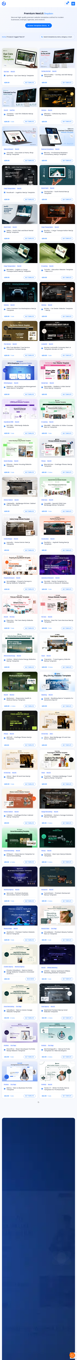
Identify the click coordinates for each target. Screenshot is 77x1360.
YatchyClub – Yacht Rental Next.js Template (56, 192)
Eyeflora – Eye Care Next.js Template (20, 76)
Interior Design (8, 539)
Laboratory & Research (48, 578)
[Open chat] (72, 1355)
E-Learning (44, 266)
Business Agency (8, 889)
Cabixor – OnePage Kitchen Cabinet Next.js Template (20, 816)
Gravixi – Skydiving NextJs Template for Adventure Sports (58, 699)
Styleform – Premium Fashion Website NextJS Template (20, 933)
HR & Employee (8, 383)
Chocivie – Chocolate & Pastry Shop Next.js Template (20, 153)
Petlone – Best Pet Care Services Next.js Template (58, 621)
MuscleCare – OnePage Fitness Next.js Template (58, 465)
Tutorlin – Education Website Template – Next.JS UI (58, 270)
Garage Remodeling (47, 811)
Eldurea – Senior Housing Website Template (19, 465)
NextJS (13, 71)
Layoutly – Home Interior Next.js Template (18, 543)
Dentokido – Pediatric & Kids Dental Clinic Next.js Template (57, 387)
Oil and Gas (45, 733)
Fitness (43, 461)
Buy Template (29, 82)
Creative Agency (8, 966)
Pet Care (12, 617)
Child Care (44, 500)
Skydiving (44, 695)
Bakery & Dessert (8, 149)
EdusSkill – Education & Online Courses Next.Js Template (58, 426)
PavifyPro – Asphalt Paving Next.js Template (56, 543)
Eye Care (6, 71)
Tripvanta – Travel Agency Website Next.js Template (57, 660)
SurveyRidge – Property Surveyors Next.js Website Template (19, 582)
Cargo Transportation (9, 188)
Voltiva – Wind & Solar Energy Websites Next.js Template (21, 660)
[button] (73, 3)
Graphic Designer (15, 1123)
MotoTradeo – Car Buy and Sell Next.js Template (58, 75)
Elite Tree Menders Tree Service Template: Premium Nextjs (18, 348)
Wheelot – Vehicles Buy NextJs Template (55, 114)
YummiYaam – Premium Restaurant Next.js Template (57, 894)
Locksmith (44, 344)
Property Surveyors (9, 578)
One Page (54, 928)
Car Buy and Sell (46, 71)
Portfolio (6, 1045)
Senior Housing (8, 461)
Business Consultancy (47, 149)
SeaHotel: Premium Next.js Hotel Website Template (55, 1011)
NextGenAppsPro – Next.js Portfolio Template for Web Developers (57, 1050)
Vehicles (44, 110)
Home (4, 37)
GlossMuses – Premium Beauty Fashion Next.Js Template (58, 933)
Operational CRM (8, 422)
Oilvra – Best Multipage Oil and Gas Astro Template (57, 738)
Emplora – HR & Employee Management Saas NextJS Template (21, 387)
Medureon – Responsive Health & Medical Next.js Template (19, 699)
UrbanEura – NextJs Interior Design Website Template (19, 1011)
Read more (30, 979)
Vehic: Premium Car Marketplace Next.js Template (21, 309)
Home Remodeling (9, 850)
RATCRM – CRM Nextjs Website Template (18, 426)
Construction (45, 539)
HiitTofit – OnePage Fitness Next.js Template (19, 738)
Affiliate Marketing (52, 967)
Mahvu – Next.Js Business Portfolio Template (19, 1089)
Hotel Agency (45, 1006)
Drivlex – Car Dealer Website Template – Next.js (58, 309)
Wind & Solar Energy (9, 655)
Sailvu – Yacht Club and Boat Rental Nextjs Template (20, 231)
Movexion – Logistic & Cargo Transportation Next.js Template (19, 270)
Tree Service (7, 344)
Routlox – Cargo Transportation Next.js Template (58, 231)
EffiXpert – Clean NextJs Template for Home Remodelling (21, 855)
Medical (12, 695)
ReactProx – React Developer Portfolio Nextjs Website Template (21, 1050)
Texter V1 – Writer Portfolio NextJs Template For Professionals (56, 1089)
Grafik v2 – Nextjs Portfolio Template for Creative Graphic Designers (57, 1128)
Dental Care (45, 383)
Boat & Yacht (45, 188)
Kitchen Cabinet (8, 500)
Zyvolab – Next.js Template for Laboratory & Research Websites (56, 582)
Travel (43, 655)
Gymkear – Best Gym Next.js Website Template (57, 855)
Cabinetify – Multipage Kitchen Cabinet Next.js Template (21, 504)
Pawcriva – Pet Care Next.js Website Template (20, 621)
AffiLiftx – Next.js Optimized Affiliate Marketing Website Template (57, 972)
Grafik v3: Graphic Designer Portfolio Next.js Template (20, 1128)
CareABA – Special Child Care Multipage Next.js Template (55, 504)
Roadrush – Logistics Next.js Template (21, 192)
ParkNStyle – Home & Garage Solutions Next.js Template (58, 816)
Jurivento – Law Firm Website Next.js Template (20, 114)
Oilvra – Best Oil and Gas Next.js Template (18, 777)
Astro (51, 733)
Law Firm (12, 110)
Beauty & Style (8, 928)
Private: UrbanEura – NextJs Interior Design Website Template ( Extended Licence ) (20, 972)
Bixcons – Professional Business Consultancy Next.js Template (55, 153)
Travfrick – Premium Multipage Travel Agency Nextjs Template (58, 777)
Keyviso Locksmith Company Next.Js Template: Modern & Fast (57, 348)
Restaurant (44, 889)
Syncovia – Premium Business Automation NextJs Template (17, 894)
